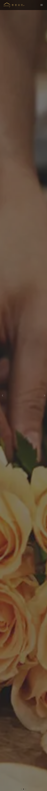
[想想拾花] (14, 5)
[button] (2, 395)
